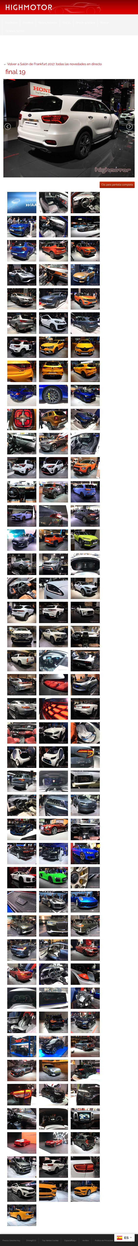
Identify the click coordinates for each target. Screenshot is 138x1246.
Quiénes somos (15, 31)
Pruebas (28, 22)
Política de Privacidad (104, 1240)
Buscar (104, 22)
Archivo (85, 1240)
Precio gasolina (85, 22)
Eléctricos (11, 22)
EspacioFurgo (70, 1240)
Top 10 (66, 22)
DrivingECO (31, 1240)
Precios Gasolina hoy (11, 1240)
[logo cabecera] (29, 7)
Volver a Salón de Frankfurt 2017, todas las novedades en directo (54, 64)
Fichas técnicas (47, 22)
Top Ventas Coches (50, 1240)
